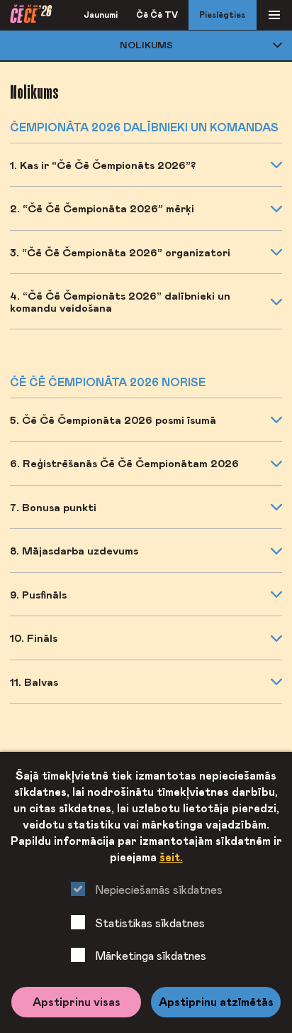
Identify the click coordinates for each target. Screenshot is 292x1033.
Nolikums (146, 44)
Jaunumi (101, 15)
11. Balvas (34, 681)
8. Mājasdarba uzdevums (74, 550)
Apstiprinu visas (76, 1002)
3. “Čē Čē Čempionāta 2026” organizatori (120, 252)
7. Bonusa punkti (53, 507)
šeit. (171, 857)
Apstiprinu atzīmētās (216, 1002)
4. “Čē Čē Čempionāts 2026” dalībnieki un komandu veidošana (120, 301)
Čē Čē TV (157, 15)
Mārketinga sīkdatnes (150, 955)
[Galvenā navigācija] (274, 15)
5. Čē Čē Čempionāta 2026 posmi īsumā (113, 419)
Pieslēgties (222, 15)
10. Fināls (33, 637)
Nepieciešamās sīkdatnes (159, 889)
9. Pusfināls (38, 594)
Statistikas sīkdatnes (150, 922)
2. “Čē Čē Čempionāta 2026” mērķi (102, 208)
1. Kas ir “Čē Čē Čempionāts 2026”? (103, 165)
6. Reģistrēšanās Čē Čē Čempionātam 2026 (124, 463)
